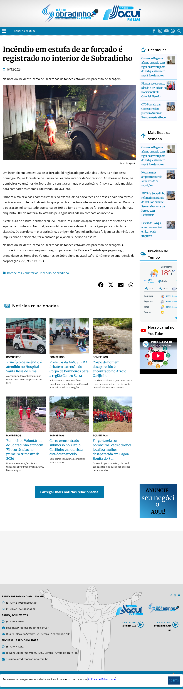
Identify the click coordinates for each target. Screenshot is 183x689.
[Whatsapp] (172, 31)
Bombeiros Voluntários (22, 273)
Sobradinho (61, 273)
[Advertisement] (158, 429)
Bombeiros (13, 357)
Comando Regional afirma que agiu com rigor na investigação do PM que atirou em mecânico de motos (153, 67)
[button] (4, 31)
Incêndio (46, 273)
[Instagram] (160, 31)
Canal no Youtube (25, 31)
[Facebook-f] (154, 31)
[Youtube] (166, 31)
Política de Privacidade (102, 679)
